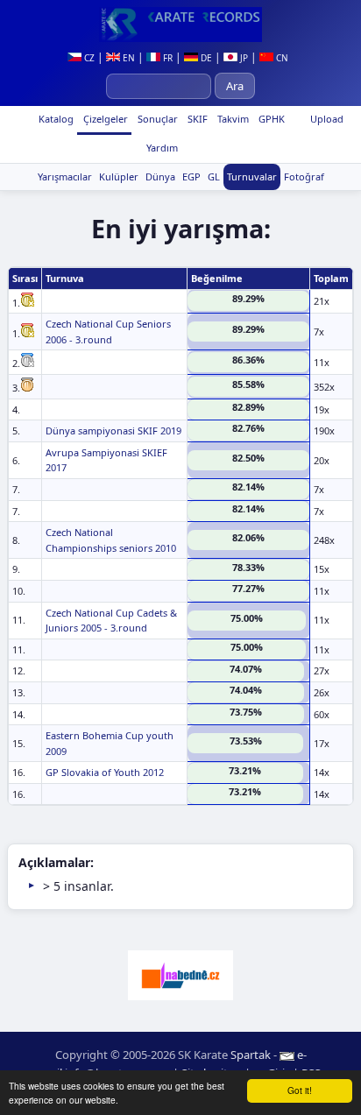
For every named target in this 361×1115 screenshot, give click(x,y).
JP (242, 58)
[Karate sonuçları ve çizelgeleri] (180, 24)
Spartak (250, 1054)
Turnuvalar (252, 176)
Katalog (55, 118)
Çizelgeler (104, 118)
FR (166, 58)
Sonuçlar (156, 118)
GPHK (270, 118)
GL (214, 176)
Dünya (160, 176)
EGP (191, 176)
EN (127, 58)
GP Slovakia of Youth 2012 (105, 772)
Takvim (232, 118)
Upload (326, 118)
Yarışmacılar (65, 176)
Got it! (299, 1090)
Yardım (161, 147)
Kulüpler (118, 176)
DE (205, 58)
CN (280, 58)
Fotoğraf (304, 176)
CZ (88, 58)
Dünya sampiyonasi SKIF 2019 (113, 430)
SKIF (196, 118)
